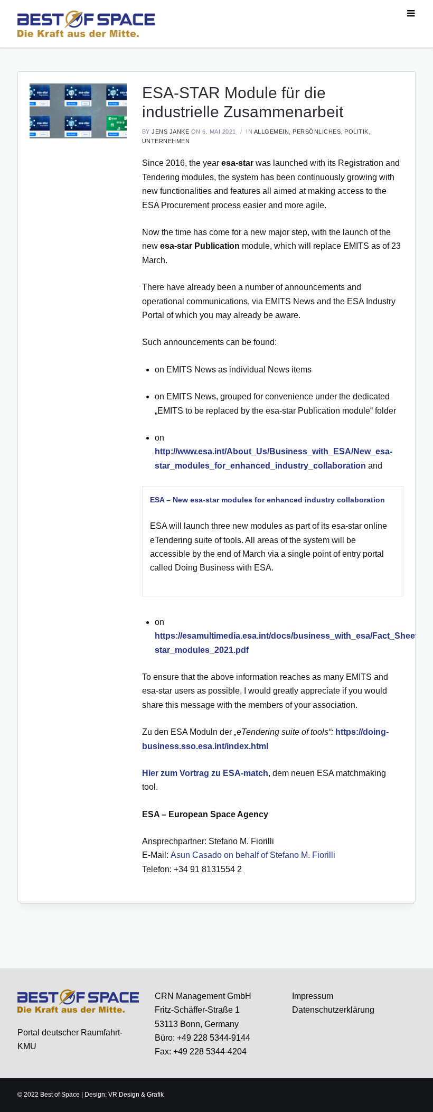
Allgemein (271, 131)
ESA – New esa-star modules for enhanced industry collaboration (267, 500)
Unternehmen (166, 141)
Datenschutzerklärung (333, 1009)
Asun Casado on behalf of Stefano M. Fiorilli (253, 855)
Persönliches (317, 131)
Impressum (312, 996)
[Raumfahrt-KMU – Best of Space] (86, 23)
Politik (356, 131)
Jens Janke (170, 131)
